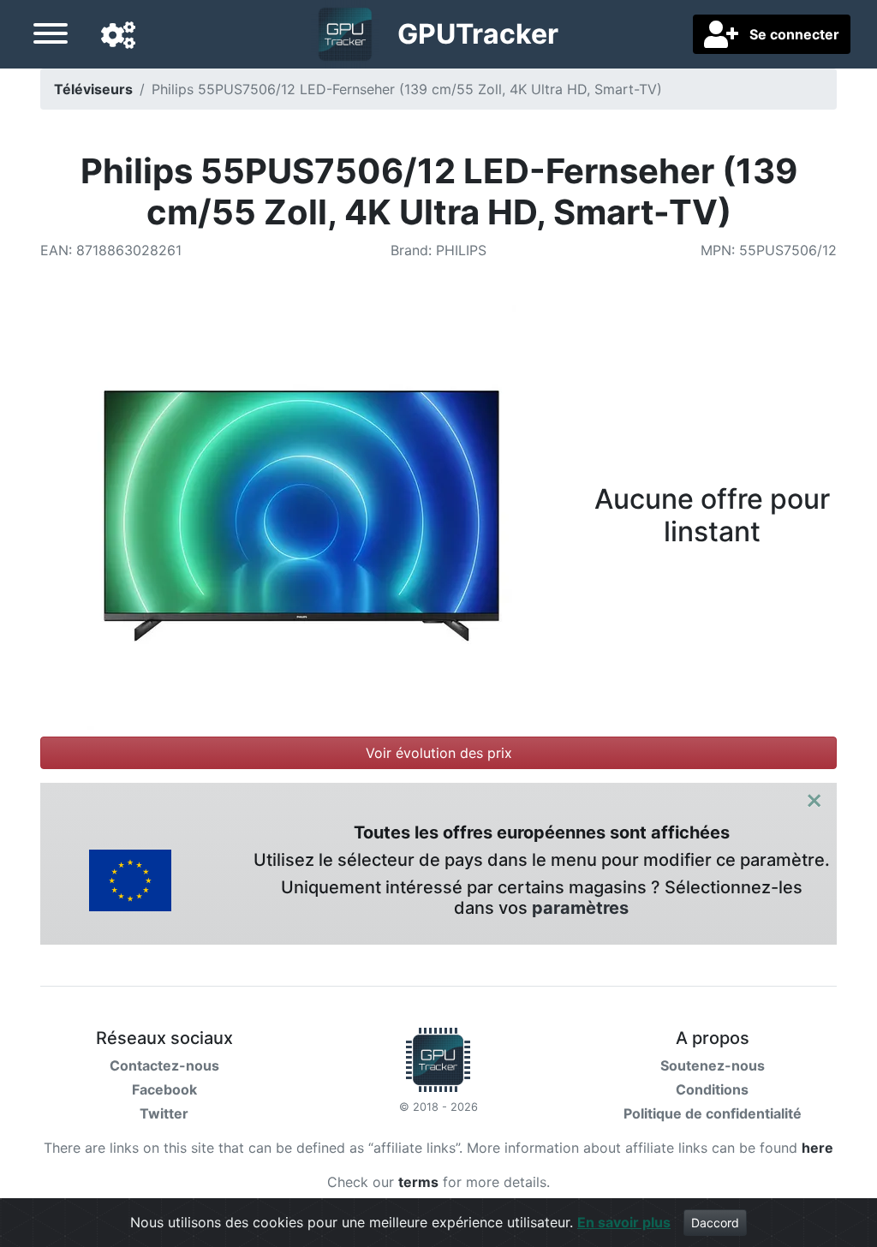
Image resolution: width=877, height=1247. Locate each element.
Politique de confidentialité (712, 1113)
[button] (118, 36)
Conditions (712, 1089)
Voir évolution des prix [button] (439, 752)
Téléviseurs (93, 89)
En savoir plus (624, 1222)
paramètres (580, 908)
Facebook (164, 1089)
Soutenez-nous (712, 1065)
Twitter (164, 1113)
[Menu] (51, 36)
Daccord (715, 1222)
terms (418, 1181)
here (817, 1147)
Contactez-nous (164, 1065)
